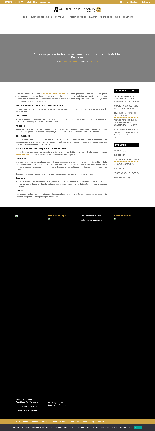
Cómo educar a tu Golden (91, 216)
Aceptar (138, 427)
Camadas (59, 17)
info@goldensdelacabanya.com (28, 410)
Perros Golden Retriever (125, 173)
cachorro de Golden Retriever (52, 94)
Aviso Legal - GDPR (55, 403)
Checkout (133, 2)
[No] (152, 427)
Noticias (117, 169)
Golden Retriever (58, 148)
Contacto (128, 17)
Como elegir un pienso (124, 113)
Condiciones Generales (57, 405)
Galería (93, 17)
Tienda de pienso (78, 17)
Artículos (94, 61)
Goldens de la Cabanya (69, 61)
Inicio (24, 17)
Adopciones (106, 17)
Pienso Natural (120, 178)
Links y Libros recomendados (93, 220)
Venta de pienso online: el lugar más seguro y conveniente (125, 122)
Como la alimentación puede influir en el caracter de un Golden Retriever (126, 132)
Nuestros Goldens (39, 17)
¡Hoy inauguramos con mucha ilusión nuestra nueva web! (124, 98)
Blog (117, 17)
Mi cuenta (124, 2)
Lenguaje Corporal (122, 164)
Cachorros (119, 155)
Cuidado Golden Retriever (125, 159)
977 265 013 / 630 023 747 (14, 2)
